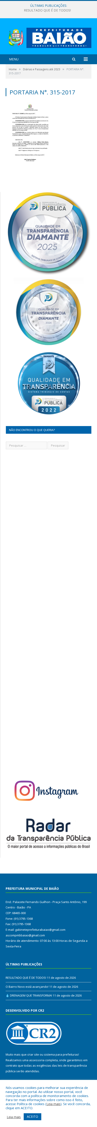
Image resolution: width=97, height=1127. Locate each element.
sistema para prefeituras (61, 1054)
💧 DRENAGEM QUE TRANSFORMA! (29, 995)
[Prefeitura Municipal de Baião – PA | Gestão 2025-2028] (48, 37)
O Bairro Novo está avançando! (47, 10)
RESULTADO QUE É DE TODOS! (26, 978)
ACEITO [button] (32, 1116)
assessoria (36, 1060)
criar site (33, 1054)
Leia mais (53, 1104)
